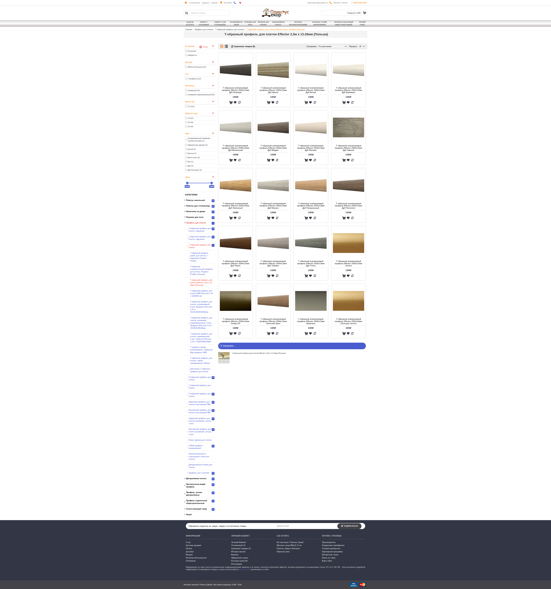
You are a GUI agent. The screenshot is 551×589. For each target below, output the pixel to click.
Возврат (189, 554)
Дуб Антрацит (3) (195, 170)
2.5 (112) (191, 106)
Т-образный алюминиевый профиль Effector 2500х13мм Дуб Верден (273, 147)
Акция (189, 514)
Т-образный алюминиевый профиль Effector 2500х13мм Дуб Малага (273, 205)
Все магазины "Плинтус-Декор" (290, 542)
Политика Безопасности (196, 557)
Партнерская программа (332, 551)
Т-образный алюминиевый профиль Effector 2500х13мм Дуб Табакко (273, 263)
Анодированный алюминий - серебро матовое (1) (199, 139)
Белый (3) (192, 149)
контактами (244, 569)
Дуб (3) (190, 166)
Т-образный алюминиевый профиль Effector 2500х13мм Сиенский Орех (273, 321)
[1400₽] (187, 183)
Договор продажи (193, 545)
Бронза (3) (192, 153)
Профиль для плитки (204, 29)
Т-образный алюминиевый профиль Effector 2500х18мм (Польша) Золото (348, 321)
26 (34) (190, 127)
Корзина (234, 554)
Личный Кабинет (238, 542)
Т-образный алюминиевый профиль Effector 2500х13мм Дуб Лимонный (235, 205)
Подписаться (351, 526)
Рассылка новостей (239, 560)
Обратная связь (283, 551)
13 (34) (190, 118)
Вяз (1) (190, 162)
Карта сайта (327, 560)
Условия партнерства (331, 548)
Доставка (190, 551)
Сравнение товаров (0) (244, 46)
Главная (188, 29)
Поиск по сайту (328, 557)
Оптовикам (191, 560)
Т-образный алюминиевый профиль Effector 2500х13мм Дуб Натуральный (311, 205)
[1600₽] (211, 183)
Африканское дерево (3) (197, 145)
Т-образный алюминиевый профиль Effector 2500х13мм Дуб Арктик (273, 90)
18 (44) (190, 122)
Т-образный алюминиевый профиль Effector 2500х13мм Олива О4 (235, 321)
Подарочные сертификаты (333, 545)
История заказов (238, 551)
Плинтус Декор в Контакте (288, 548)
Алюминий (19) (194, 91)
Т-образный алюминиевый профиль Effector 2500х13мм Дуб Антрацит (235, 90)
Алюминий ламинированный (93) (201, 95)
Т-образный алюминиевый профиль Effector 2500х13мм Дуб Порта (235, 263)
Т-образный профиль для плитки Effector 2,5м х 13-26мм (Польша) (275, 29)
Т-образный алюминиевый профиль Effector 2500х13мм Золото (348, 263)
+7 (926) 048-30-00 (358, 3)
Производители (328, 542)
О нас (188, 542)
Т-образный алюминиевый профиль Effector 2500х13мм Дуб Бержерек (348, 90)
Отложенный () (238, 545)
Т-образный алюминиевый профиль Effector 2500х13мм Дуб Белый (311, 90)
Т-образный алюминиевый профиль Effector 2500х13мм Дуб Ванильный (235, 147)
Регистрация (236, 563)
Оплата (189, 548)
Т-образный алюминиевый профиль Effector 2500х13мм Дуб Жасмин (311, 147)
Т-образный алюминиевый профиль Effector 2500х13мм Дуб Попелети (348, 205)
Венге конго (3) (194, 158)
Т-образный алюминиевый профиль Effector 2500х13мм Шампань (311, 321)
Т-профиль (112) (194, 79)
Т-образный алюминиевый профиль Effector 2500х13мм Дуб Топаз (311, 263)
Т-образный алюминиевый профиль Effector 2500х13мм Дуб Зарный (348, 147)
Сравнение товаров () (241, 548)
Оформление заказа (239, 557)
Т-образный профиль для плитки (229, 29)
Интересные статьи (330, 554)
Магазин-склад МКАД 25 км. (289, 545)
